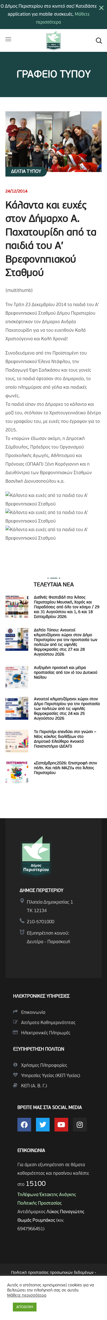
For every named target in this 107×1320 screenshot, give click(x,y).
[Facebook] (24, 1124)
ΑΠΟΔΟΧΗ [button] (24, 1307)
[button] (99, 40)
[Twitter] (43, 1124)
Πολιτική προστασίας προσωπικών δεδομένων (52, 1273)
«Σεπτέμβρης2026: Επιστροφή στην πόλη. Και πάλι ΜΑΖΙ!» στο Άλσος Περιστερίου (65, 768)
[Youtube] (61, 1124)
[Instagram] (80, 1124)
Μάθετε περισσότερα (26, 1296)
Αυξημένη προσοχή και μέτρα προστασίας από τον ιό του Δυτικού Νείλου (65, 673)
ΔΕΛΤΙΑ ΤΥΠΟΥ (26, 171)
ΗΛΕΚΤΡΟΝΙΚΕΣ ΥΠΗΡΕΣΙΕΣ (41, 996)
